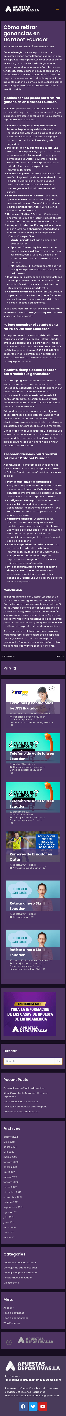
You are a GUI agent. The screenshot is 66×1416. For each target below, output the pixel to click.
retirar (31, 969)
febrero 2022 (11, 1181)
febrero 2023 (11, 1162)
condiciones (25, 722)
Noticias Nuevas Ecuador (26, 868)
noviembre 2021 (13, 1197)
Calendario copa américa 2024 (22, 1111)
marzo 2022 (10, 1177)
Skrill (38, 969)
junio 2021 (9, 1222)
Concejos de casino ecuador (29, 716)
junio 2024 (9, 1141)
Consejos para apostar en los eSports (25, 1106)
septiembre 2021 (13, 1207)
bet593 (13, 722)
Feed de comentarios (16, 1317)
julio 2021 (9, 1217)
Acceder (9, 1307)
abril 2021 (9, 1232)
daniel (31, 764)
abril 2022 (9, 1172)
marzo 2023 (10, 1156)
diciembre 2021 (12, 1192)
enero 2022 (10, 1187)
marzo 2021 (10, 1237)
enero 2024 (10, 1146)
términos (48, 722)
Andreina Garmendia (39, 714)
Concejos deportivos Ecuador (26, 719)
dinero (13, 969)
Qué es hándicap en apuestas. (21, 1101)
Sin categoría (20, 917)
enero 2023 (10, 1166)
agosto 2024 (11, 1136)
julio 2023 (9, 1151)
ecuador (37, 722)
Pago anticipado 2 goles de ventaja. (24, 1088)
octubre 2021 (11, 1202)
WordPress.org (12, 1323)
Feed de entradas (14, 1312)
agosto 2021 (10, 1212)
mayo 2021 (10, 1227)
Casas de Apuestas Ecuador (20, 1262)
